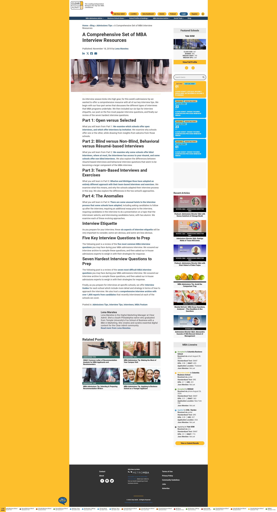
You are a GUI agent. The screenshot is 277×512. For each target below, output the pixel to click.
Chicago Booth (96, 508)
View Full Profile (190, 62)
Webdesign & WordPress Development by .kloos (138, 502)
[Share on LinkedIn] (83, 53)
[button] (186, 68)
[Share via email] (95, 53)
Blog (92, 25)
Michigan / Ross (69, 508)
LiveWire (3, 509)
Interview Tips (116, 304)
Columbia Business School (37, 508)
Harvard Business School (21, 508)
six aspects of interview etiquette (137, 229)
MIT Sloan (171, 508)
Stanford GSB (199, 508)
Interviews (129, 304)
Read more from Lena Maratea (115, 328)
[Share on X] (87, 53)
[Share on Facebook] (91, 53)
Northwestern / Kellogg (82, 508)
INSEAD (263, 508)
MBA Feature (141, 304)
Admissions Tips (104, 25)
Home (85, 25)
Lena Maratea (121, 48)
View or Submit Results (190, 443)
